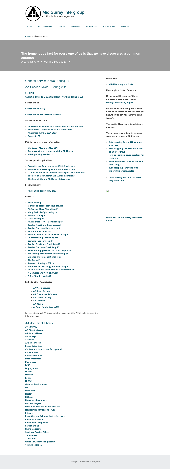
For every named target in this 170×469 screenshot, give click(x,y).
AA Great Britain (41, 291)
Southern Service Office (37, 432)
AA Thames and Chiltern (45, 294)
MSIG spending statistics (40, 154)
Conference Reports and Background (43, 349)
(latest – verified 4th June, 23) (68, 96)
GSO (27, 387)
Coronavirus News (34, 355)
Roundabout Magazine (36, 422)
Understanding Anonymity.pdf (43, 237)
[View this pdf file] (136, 84)
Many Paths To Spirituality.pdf (43, 212)
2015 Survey (31, 326)
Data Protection (33, 358)
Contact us (124, 27)
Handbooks (30, 390)
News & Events (109, 27)
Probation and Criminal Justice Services (44, 416)
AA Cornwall (39, 300)
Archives (29, 339)
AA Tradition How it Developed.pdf (45, 221)
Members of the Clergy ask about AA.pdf (48, 266)
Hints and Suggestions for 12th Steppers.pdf (50, 250)
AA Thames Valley (42, 297)
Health (28, 393)
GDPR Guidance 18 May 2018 (39, 96)
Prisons (28, 413)
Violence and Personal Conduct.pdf (45, 257)
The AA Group (34, 202)
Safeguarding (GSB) (35, 108)
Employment (31, 368)
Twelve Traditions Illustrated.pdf (44, 225)
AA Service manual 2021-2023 (42, 132)
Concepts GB (34, 136)
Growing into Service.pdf (40, 241)
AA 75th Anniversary (35, 330)
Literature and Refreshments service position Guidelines (56, 172)
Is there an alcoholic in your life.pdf (45, 205)
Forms (28, 378)
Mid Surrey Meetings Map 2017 (43, 148)
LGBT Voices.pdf (36, 218)
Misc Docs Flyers (33, 403)
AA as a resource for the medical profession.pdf (51, 269)
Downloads (30, 362)
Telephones (31, 435)
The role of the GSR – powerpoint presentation (51, 169)
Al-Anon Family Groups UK (46, 307)
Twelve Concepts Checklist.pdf (43, 247)
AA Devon (38, 303)
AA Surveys (30, 336)
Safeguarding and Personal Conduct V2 (44, 114)
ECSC (27, 365)
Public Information (34, 419)
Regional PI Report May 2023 (42, 190)
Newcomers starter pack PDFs (40, 409)
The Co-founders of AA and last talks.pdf (48, 234)
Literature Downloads (36, 400)
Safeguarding (32, 425)
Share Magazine (33, 428)
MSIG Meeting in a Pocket (122, 84)
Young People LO (33, 444)
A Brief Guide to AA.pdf (39, 276)
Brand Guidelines (33, 346)
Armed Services (33, 342)
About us (61, 27)
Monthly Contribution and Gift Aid (42, 406)
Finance (29, 374)
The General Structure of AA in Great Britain (50, 129)
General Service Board (36, 384)
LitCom (29, 397)
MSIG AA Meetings (44, 27)
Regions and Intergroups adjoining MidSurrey (50, 151)
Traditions (30, 438)
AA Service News (33, 333)
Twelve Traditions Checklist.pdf (44, 244)
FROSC (28, 381)
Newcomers (75, 27)
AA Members (91, 27)
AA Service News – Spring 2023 (46, 87)
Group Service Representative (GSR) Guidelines (51, 166)
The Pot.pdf (34, 260)
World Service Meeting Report (40, 441)
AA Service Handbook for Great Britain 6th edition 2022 (55, 126)
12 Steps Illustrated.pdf (39, 231)
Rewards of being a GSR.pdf (41, 263)
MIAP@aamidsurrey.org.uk (119, 102)
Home (29, 27)
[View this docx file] (126, 151)
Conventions (31, 352)
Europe (28, 371)
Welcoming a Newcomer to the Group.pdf (48, 253)
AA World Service (41, 288)
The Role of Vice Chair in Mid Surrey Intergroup (51, 175)
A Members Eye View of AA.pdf (43, 272)
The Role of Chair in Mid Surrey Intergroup (49, 179)
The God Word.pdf (37, 215)
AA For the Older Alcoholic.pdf (43, 209)
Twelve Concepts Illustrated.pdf (44, 228)
